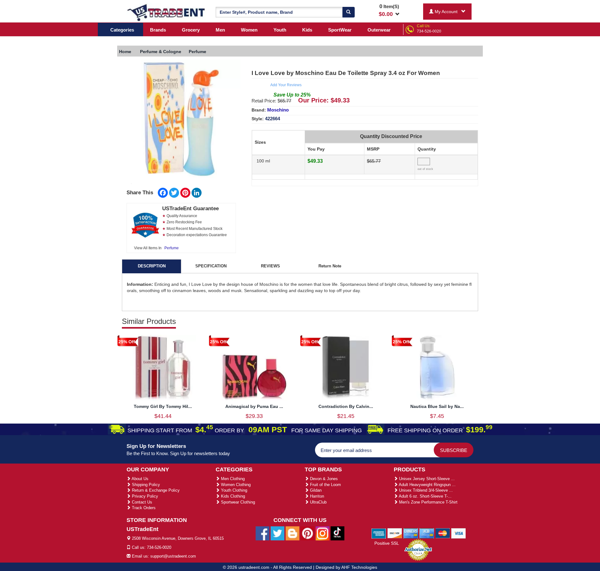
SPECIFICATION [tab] (211, 266)
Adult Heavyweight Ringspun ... (427, 484)
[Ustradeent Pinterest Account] (307, 533)
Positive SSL (386, 543)
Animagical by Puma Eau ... (254, 406)
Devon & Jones (323, 478)
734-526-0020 (429, 31)
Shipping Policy (145, 484)
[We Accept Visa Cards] (458, 532)
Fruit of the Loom (325, 484)
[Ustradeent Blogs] (292, 533)
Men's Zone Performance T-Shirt (428, 502)
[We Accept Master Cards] (442, 532)
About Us (139, 478)
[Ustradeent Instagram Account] (322, 533)
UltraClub (318, 502)
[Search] (348, 12)
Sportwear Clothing (237, 502)
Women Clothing (235, 484)
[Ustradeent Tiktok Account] (337, 533)
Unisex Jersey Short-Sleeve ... (426, 478)
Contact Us (141, 502)
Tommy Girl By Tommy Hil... (163, 406)
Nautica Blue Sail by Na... (437, 406)
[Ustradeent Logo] (166, 12)
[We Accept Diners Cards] (410, 532)
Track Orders (143, 507)
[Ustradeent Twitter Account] (277, 533)
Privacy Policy (144, 496)
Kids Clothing (232, 496)
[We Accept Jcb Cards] (426, 532)
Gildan (315, 490)
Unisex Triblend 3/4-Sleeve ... (425, 490)
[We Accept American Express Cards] (379, 532)
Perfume (171, 248)
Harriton (316, 496)
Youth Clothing (233, 490)
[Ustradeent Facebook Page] (262, 533)
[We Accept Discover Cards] (395, 532)
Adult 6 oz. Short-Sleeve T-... (425, 496)
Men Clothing (232, 478)
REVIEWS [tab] (270, 266)
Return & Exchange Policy (155, 490)
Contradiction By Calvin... (345, 406)
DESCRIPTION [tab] (152, 266)
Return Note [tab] (329, 266)
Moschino (278, 109)
